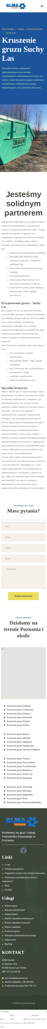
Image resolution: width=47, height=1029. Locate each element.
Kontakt (8, 890)
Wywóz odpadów (13, 927)
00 (25, 1019)
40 (25, 1023)
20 (36, 1019)
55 (33, 1023)
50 (30, 1023)
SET (2, 1027)
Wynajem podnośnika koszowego (20, 935)
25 (39, 1019)
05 (27, 1019)
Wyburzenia (10, 940)
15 (33, 1019)
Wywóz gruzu (11, 906)
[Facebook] (23, 850)
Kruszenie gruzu (12, 931)
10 (16, 1023)
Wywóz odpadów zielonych (17, 923)
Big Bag (8, 944)
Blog (7, 885)
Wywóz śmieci (11, 914)
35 (45, 1019)
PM (12, 1019)
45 (27, 1023)
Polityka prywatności (14, 869)
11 (19, 1023)
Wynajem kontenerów (15, 910)
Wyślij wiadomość (23, 596)
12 (22, 1023)
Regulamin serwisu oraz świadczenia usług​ (25, 873)
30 (42, 1019)
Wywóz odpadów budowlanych (19, 918)
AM (1, 1019)
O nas (7, 865)
